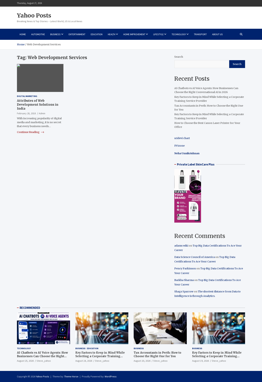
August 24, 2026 (83, 360)
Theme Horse (71, 376)
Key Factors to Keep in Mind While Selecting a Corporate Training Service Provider (100, 356)
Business (55, 34)
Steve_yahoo (44, 360)
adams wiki (181, 245)
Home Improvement (134, 34)
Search (178, 56)
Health (111, 34)
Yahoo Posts (34, 15)
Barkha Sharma (184, 280)
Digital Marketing (27, 96)
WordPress (111, 376)
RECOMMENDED (30, 308)
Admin (42, 113)
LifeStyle (158, 34)
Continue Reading (28, 132)
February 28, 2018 (26, 113)
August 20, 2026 (142, 360)
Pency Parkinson (185, 268)
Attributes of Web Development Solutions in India (37, 104)
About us (217, 34)
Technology (179, 34)
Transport (200, 34)
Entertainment (77, 34)
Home (23, 34)
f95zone (179, 145)
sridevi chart (182, 138)
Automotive (38, 34)
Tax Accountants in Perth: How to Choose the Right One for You (157, 354)
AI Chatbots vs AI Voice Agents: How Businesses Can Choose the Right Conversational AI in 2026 (42, 356)
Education (96, 34)
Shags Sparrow (183, 291)
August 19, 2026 (200, 360)
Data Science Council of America (194, 257)
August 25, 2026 (25, 360)
